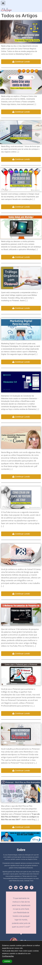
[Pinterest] (16, 887)
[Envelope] (10, 887)
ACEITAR (7, 961)
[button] (3, 3)
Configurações (8, 956)
